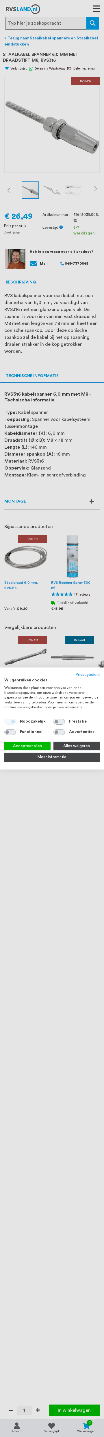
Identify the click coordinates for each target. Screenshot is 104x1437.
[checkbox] (59, 722)
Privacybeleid (88, 675)
